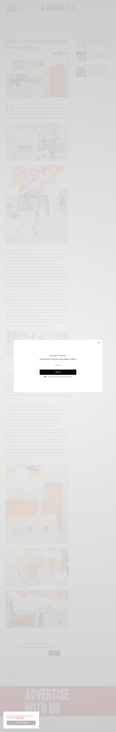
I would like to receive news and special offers (59, 376)
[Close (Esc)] (99, 343)
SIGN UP (58, 372)
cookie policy (20, 718)
